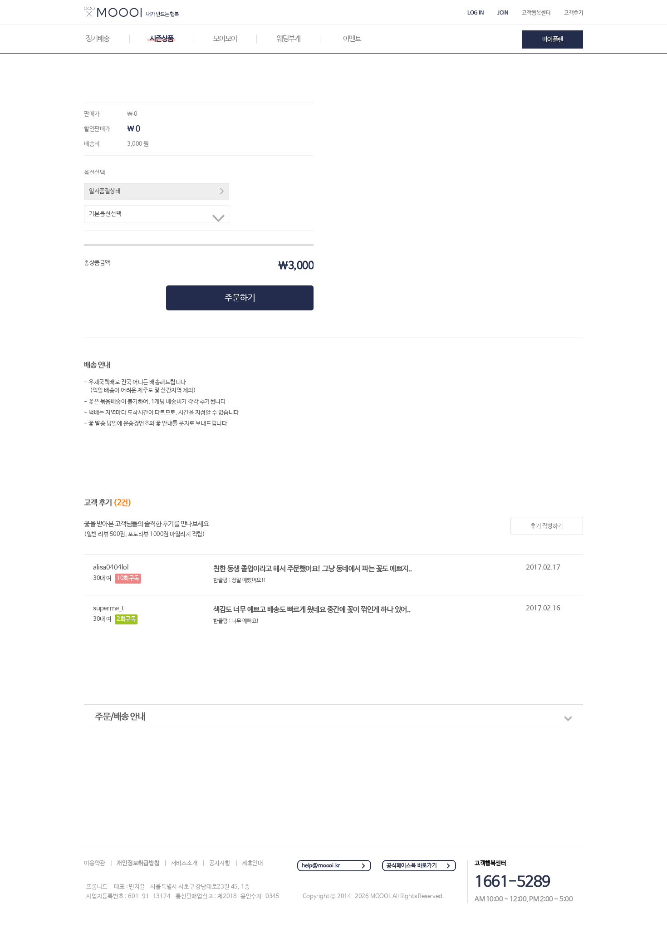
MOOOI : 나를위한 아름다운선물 (131, 12)
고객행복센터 (536, 13)
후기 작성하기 (546, 526)
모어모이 (225, 38)
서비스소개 (184, 863)
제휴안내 (252, 863)
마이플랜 (552, 39)
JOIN (502, 13)
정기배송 (97, 38)
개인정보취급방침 (138, 863)
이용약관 (94, 863)
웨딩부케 (288, 38)
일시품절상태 (104, 191)
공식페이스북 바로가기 (412, 866)
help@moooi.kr (321, 866)
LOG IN (475, 13)
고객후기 (573, 13)
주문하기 (240, 298)
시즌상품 (161, 38)
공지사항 (220, 863)
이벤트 (352, 38)
